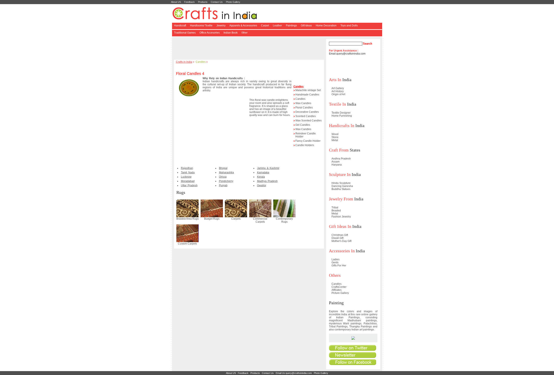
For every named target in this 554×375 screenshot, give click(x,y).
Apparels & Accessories (243, 25)
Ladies (336, 259)
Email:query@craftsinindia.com (347, 53)
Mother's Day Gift (341, 241)
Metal (335, 140)
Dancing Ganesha (342, 186)
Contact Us (217, 2)
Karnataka (263, 172)
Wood (335, 134)
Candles (201, 61)
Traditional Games (185, 32)
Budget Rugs (211, 218)
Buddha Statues (341, 189)
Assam (336, 161)
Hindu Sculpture (341, 183)
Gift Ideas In (340, 226)
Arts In (335, 79)
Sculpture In (340, 174)
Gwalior (261, 185)
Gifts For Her (339, 265)
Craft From (339, 150)
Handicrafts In (341, 125)
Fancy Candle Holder (307, 140)
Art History (338, 91)
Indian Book (231, 32)
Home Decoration (326, 25)
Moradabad (188, 181)
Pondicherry (226, 181)
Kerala (261, 176)
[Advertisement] (249, 48)
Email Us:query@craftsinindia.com (294, 373)
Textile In (337, 104)
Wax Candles (303, 103)
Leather (277, 25)
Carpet (265, 25)
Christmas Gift (340, 235)
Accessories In (342, 250)
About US (176, 2)
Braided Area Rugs (187, 218)
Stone (335, 137)
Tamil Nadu (188, 172)
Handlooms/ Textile (201, 25)
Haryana (337, 164)
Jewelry (220, 25)
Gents (335, 262)
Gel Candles (302, 124)
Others (335, 275)
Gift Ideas (306, 25)
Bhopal (223, 168)
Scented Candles (305, 116)
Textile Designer (341, 112)
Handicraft (180, 25)
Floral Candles (304, 107)
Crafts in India (184, 61)
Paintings (291, 25)
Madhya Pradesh (267, 181)
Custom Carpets (187, 243)
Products (203, 2)
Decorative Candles (307, 111)
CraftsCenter (339, 286)
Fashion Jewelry (341, 216)
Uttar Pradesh (189, 185)
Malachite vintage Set (308, 90)
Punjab (223, 185)
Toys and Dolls (349, 25)
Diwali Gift (337, 238)
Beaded (336, 210)
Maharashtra (226, 172)
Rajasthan (187, 168)
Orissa (223, 176)
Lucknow (186, 176)
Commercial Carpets (260, 220)
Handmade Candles (307, 94)
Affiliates (336, 289)
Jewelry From (341, 198)
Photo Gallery (233, 2)
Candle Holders (304, 145)
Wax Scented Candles (308, 120)
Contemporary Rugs (284, 220)
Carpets (236, 218)
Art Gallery (338, 88)
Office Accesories (210, 32)
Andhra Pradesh (341, 158)
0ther (245, 32)
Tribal (335, 207)
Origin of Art (338, 94)
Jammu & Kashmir (268, 168)
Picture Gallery (340, 293)
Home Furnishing (342, 115)
